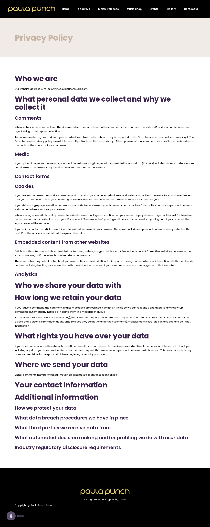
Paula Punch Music (42, 505)
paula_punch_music (113, 499)
